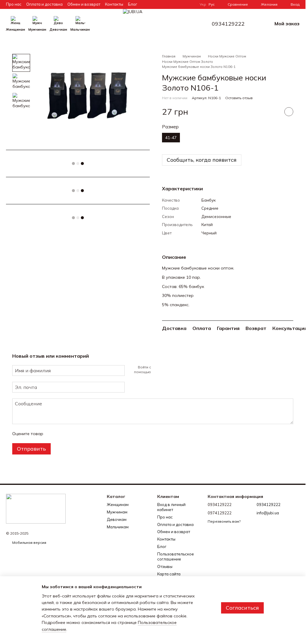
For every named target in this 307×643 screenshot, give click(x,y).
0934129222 (228, 24)
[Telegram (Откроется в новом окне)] (190, 4)
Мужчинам (37, 29)
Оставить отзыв (239, 98)
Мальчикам (80, 29)
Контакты (114, 4)
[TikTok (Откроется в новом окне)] (168, 4)
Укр (203, 4)
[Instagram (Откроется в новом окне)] (161, 4)
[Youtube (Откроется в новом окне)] (183, 4)
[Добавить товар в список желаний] (288, 111)
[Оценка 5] (91, 433)
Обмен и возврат (83, 4)
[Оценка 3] (72, 433)
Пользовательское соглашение (175, 556)
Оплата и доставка (44, 4)
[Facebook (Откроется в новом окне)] (175, 4)
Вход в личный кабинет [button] (171, 507)
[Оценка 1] (53, 433)
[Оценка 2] (62, 433)
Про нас (13, 4)
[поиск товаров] (100, 24)
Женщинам (15, 29)
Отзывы (164, 566)
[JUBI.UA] (36, 508)
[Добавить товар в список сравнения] (273, 111)
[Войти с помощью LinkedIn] (176, 369)
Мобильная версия (28, 542)
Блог (132, 4)
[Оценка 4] (82, 433)
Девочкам (58, 29)
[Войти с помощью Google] (167, 369)
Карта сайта (169, 574)
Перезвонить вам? (224, 521)
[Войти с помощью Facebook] (157, 369)
